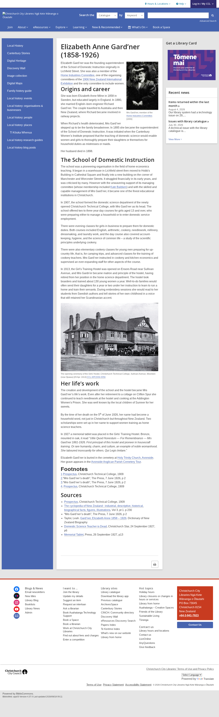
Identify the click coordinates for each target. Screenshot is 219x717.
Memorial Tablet (73, 534)
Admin (28, 612)
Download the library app (114, 596)
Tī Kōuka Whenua (21, 132)
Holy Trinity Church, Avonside (135, 457)
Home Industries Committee (139, 116)
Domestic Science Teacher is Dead (85, 526)
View (175, 139)
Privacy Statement (113, 684)
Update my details (73, 596)
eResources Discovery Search (118, 620)
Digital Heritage (16, 60)
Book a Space (161, 27)
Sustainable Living (149, 615)
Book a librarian (71, 624)
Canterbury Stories (18, 53)
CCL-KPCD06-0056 (96, 377)
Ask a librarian (71, 608)
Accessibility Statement (138, 684)
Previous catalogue (111, 600)
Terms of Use (93, 684)
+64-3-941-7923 (189, 615)
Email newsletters (35, 592)
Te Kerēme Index (110, 628)
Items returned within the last (189, 104)
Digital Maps (14, 83)
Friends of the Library (151, 611)
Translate (209, 678)
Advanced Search (208, 20)
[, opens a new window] (16, 676)
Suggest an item (72, 600)
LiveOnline (145, 638)
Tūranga (143, 619)
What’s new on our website (116, 633)
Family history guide (19, 90)
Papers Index (108, 624)
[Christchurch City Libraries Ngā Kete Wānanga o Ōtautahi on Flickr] (17, 596)
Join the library (71, 592)
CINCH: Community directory (117, 612)
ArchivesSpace (109, 604)
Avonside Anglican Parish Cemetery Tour (116, 461)
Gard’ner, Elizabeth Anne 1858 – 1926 (103, 518)
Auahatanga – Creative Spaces (156, 607)
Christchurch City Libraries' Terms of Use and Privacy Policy (180, 668)
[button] (157, 4)
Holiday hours (146, 592)
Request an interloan (74, 604)
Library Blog (31, 600)
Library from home (111, 637)
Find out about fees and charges (81, 635)
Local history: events (19, 98)
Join (10, 27)
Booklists (30, 604)
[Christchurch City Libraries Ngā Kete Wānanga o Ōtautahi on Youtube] (17, 609)
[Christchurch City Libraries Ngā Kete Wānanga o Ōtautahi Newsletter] (17, 616)
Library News (32, 608)
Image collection (17, 75)
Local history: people (19, 117)
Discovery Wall (16, 68)
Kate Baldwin (118, 187)
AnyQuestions (147, 642)
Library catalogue (110, 592)
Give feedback (147, 647)
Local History (15, 45)
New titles (30, 596)
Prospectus (70, 474)
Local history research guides (25, 140)
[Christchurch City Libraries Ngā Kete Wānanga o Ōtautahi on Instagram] (17, 602)
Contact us (145, 634)
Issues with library (188, 121)
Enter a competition (74, 639)
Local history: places (19, 125)
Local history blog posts (21, 147)
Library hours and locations (154, 630)
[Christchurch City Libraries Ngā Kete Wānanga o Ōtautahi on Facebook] (17, 589)
